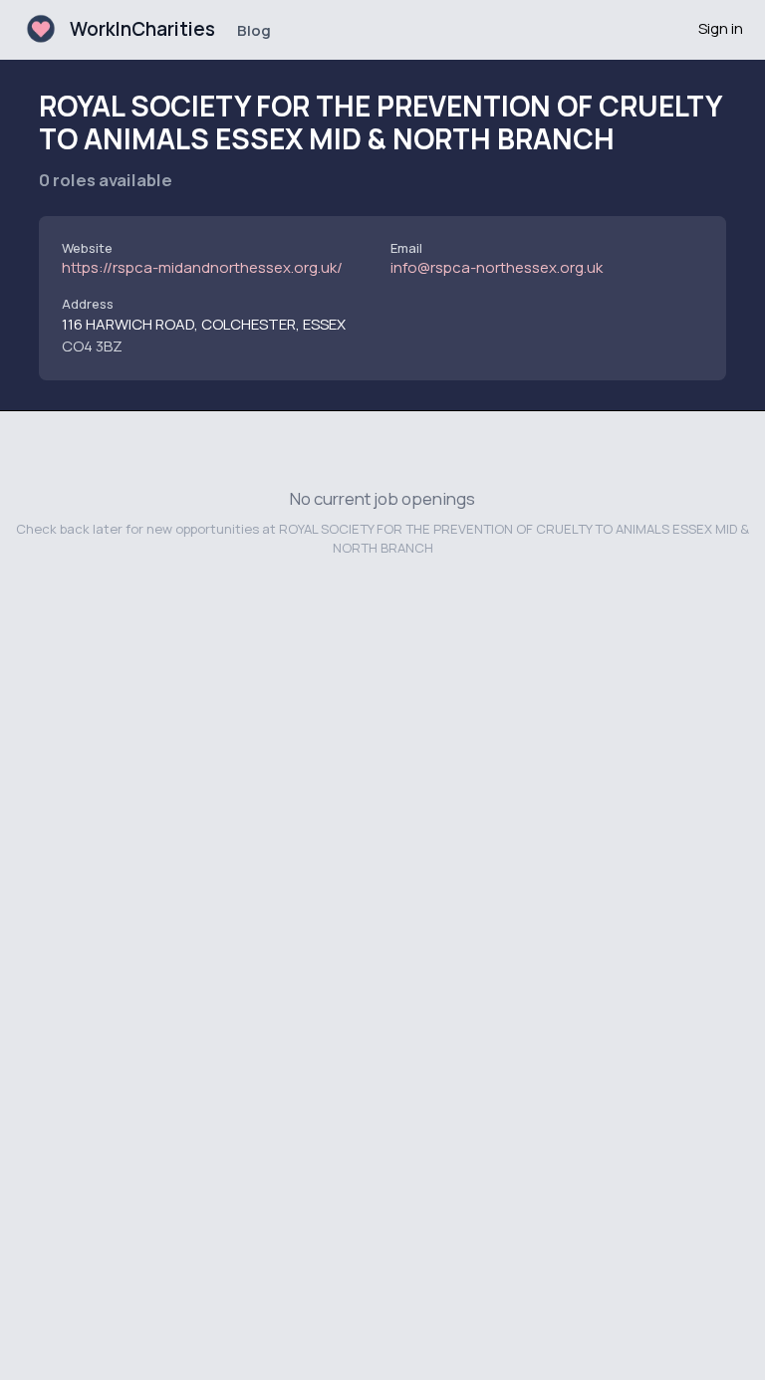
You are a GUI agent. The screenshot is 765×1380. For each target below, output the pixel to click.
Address (88, 304)
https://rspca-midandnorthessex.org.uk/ (202, 267)
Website (87, 248)
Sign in (720, 28)
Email (406, 248)
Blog (254, 30)
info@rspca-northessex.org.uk (496, 267)
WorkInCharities (142, 29)
